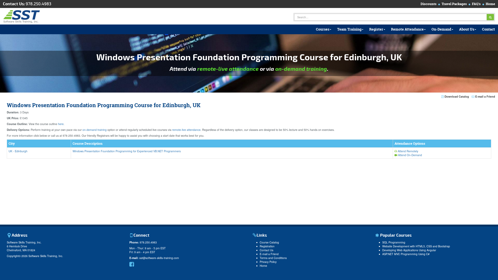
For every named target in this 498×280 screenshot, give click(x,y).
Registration (267, 246)
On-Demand (441, 29)
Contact (488, 29)
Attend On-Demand (409, 155)
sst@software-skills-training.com (159, 258)
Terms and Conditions (273, 258)
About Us (466, 29)
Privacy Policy (268, 262)
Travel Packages (454, 4)
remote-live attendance (228, 69)
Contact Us (266, 250)
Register (376, 29)
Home (490, 4)
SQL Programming (393, 242)
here (61, 124)
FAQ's (476, 4)
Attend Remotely (407, 151)
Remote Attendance (407, 29)
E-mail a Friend (484, 96)
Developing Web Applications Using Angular (409, 250)
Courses (322, 29)
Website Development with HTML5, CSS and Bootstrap (416, 246)
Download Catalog (456, 96)
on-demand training (301, 69)
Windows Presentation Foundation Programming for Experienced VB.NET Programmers (127, 151)
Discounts (429, 4)
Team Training (349, 29)
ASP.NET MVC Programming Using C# (406, 254)
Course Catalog (269, 242)
